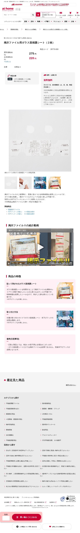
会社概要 (6, 502)
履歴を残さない (71, 385)
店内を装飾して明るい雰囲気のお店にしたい (56, 461)
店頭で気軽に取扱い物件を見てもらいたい (56, 450)
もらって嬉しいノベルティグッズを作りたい (56, 486)
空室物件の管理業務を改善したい (17, 481)
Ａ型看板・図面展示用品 (14, 419)
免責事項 (51, 502)
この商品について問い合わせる (28, 526)
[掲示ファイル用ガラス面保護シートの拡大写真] (11, 183)
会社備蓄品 (9, 435)
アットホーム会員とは (61, 16)
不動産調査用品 (11, 440)
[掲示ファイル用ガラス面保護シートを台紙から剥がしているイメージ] (25, 183)
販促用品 (45, 430)
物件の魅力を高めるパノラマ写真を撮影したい (57, 481)
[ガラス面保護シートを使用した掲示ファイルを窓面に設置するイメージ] (54, 183)
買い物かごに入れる (28, 517)
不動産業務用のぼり (12, 408)
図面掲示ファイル (14, 209)
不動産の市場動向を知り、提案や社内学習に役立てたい (22, 467)
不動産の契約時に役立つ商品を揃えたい (55, 456)
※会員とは (7, 61)
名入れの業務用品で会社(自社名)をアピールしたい (22, 486)
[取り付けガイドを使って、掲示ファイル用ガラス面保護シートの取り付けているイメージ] (40, 183)
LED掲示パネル (47, 414)
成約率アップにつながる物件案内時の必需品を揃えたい (58, 475)
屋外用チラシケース (48, 424)
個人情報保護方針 (39, 502)
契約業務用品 (46, 403)
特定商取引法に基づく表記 (11, 497)
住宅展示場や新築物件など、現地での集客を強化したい (58, 467)
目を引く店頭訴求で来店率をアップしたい (20, 450)
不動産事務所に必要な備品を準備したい (19, 461)
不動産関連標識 (47, 419)
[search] (33, 15)
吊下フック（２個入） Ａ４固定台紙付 (21, 211)
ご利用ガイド (70, 16)
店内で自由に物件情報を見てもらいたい (19, 456)
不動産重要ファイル (12, 403)
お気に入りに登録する (58, 526)
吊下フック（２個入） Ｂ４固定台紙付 (21, 214)
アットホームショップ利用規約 (30, 497)
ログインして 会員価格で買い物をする (47, 14)
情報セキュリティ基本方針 (21, 502)
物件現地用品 (10, 424)
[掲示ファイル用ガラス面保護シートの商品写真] (40, 141)
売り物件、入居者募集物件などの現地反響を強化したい (22, 475)
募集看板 (9, 430)
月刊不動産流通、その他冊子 (51, 440)
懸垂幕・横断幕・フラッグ (51, 408)
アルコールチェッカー (49, 435)
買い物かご (77, 16)
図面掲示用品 (10, 414)
